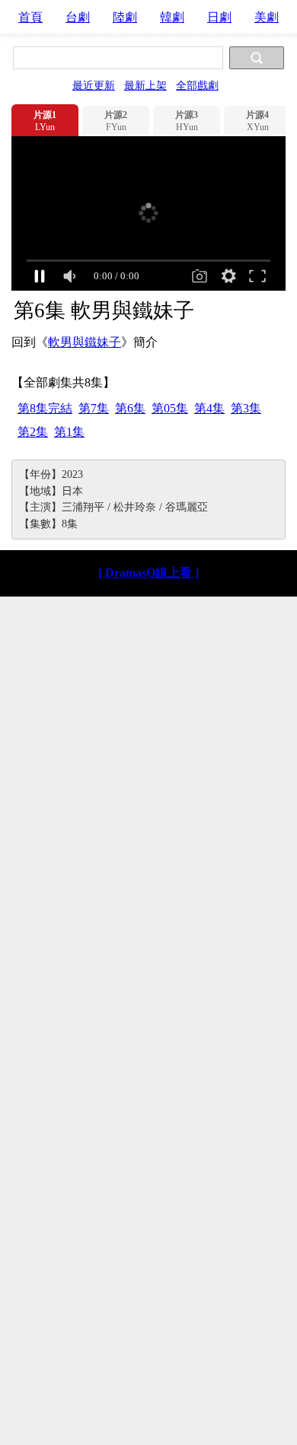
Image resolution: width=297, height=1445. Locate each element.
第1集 (69, 431)
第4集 (209, 408)
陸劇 (125, 17)
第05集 (170, 408)
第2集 (33, 431)
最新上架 (145, 85)
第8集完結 (45, 408)
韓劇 (172, 17)
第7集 (93, 408)
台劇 (77, 17)
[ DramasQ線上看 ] (148, 572)
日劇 (219, 17)
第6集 (130, 408)
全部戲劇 (197, 85)
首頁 (30, 17)
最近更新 (93, 85)
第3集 (246, 408)
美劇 (266, 17)
